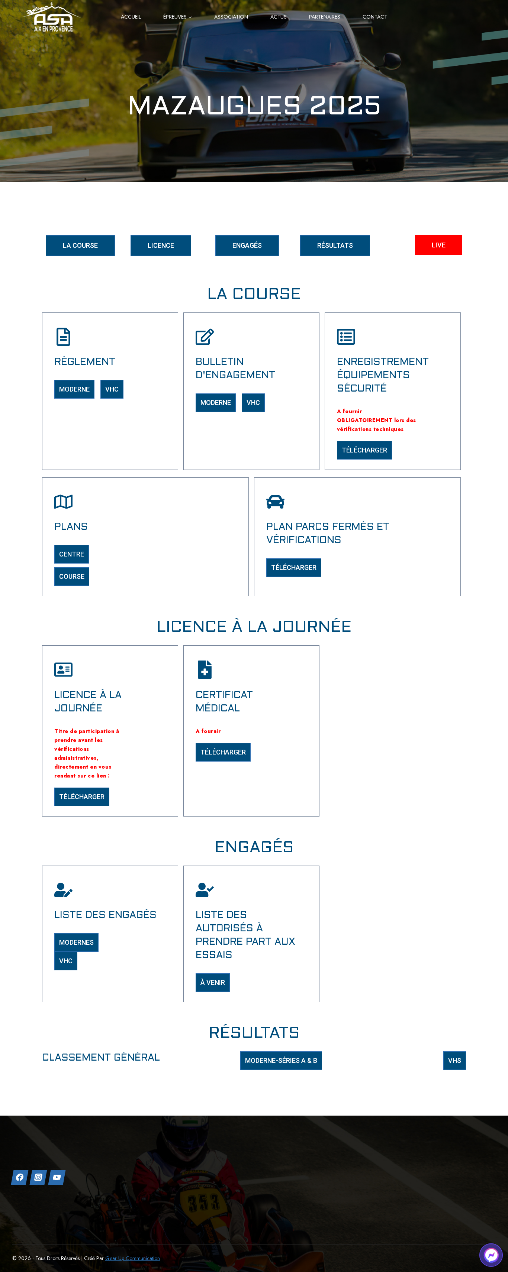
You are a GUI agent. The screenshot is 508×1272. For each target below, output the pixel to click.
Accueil (131, 16)
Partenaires (324, 16)
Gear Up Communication (132, 1258)
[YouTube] (56, 1177)
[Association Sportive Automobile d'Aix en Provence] (51, 16)
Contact (375, 16)
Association (231, 16)
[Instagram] (38, 1177)
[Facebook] (19, 1177)
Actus (278, 16)
